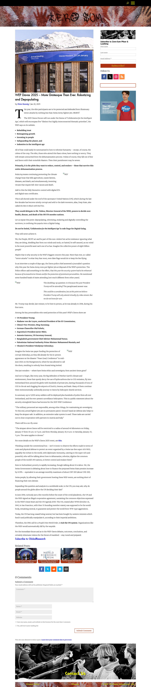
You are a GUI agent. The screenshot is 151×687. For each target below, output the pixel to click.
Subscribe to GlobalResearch (30, 538)
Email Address (105, 58)
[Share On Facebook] (41, 569)
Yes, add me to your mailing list (27, 626)
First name (104, 46)
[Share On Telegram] (60, 569)
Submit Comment (83, 631)
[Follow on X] (110, 76)
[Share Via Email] (66, 569)
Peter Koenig (23, 104)
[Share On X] (47, 569)
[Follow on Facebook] (104, 76)
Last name (104, 52)
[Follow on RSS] (122, 76)
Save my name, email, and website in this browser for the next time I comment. (44, 622)
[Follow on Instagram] (116, 76)
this (60, 440)
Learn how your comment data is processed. (56, 640)
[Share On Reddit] (53, 569)
